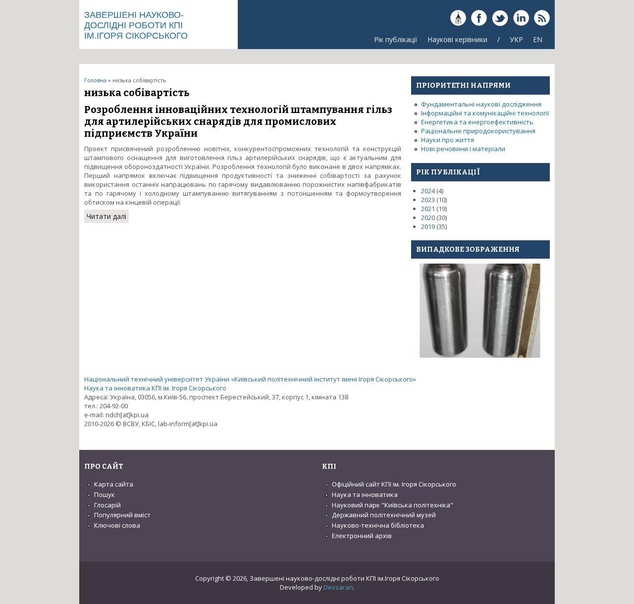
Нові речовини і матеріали (463, 148)
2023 (428, 199)
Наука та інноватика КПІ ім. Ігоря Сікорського (155, 388)
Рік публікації (396, 39)
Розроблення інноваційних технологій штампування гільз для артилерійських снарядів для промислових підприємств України (238, 121)
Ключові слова (117, 525)
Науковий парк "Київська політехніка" (392, 504)
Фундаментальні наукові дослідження (481, 104)
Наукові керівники (457, 39)
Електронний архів (362, 535)
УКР (516, 39)
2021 (428, 208)
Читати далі (108, 217)
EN (537, 39)
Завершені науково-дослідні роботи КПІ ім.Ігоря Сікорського (136, 25)
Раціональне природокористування (478, 130)
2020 (428, 217)
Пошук (104, 494)
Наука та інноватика (365, 494)
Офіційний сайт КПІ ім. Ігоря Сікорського (394, 484)
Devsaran (338, 587)
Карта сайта (113, 484)
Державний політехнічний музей (384, 514)
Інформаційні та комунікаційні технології (485, 113)
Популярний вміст (122, 514)
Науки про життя (447, 139)
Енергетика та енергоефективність (477, 121)
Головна (95, 80)
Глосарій (107, 504)
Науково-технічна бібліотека (378, 525)
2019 (428, 226)
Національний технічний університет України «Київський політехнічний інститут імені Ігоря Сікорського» (250, 379)
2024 (428, 190)
